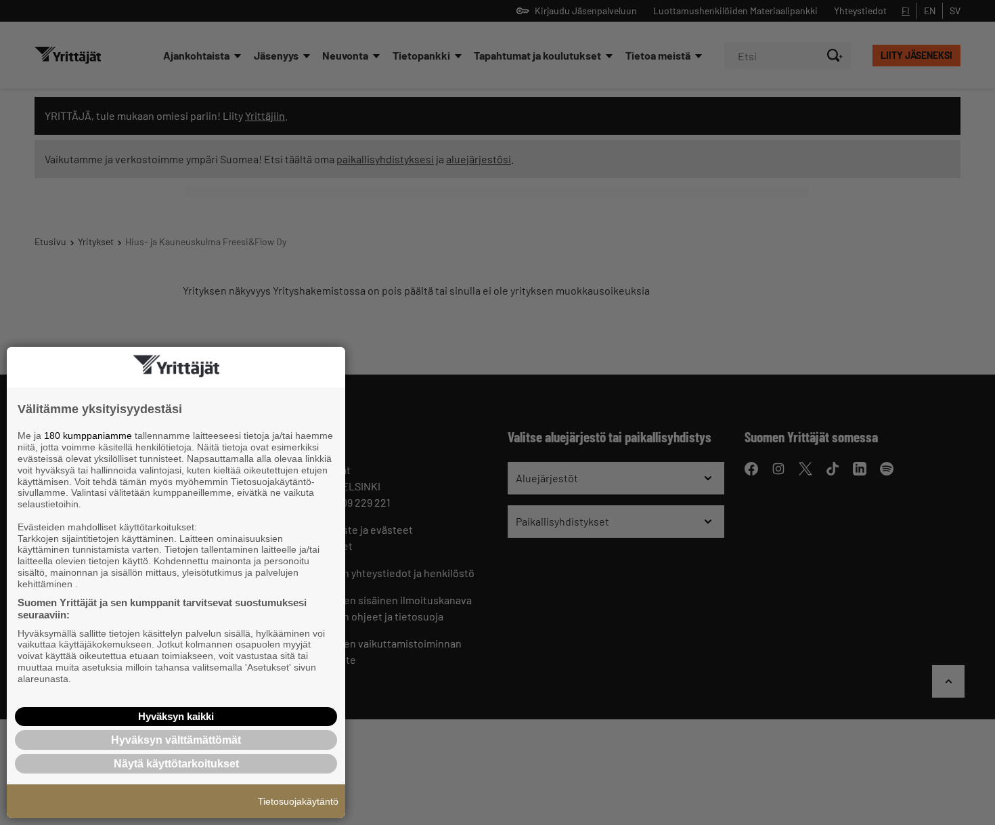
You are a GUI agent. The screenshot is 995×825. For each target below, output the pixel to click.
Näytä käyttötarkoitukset (176, 763)
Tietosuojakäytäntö (298, 801)
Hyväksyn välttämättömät (176, 740)
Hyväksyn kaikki (176, 716)
